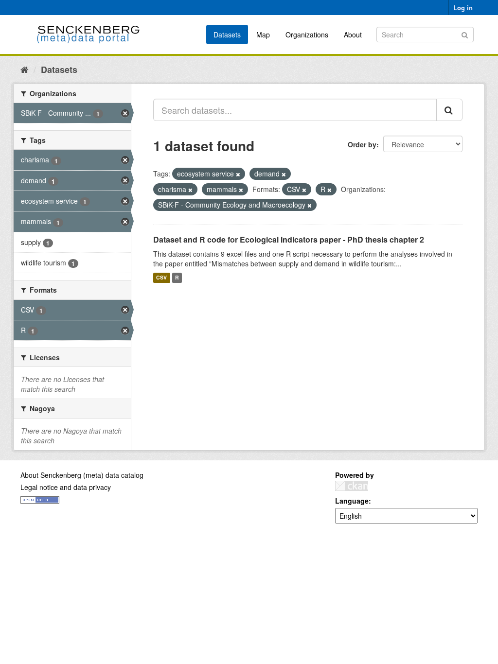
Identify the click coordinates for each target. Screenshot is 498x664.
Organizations (306, 34)
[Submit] (465, 34)
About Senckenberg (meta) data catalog (81, 475)
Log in (463, 7)
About (353, 34)
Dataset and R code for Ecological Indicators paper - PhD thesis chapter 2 (288, 239)
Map (263, 34)
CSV (161, 277)
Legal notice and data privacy (65, 487)
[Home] (24, 69)
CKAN (351, 486)
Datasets (227, 34)
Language (352, 501)
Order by (362, 144)
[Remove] (238, 174)
